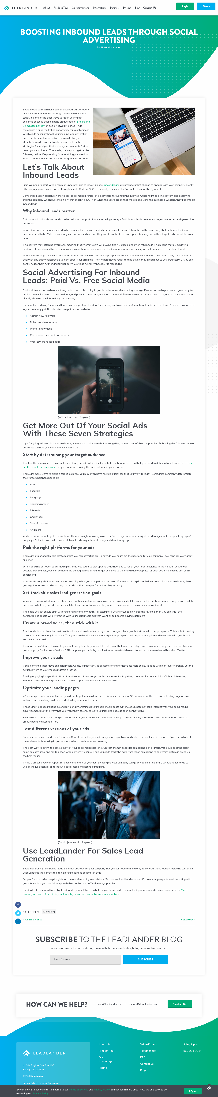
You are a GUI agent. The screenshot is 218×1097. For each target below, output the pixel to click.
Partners (115, 7)
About (46, 7)
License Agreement (49, 1083)
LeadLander (37, 1076)
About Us (104, 1044)
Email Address (62, 959)
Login (185, 6)
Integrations (99, 7)
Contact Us (149, 7)
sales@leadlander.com (109, 1004)
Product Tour (61, 7)
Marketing (49, 911)
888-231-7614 (192, 1050)
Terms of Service (78, 1089)
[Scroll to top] (209, 1088)
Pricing (127, 7)
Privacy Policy (30, 1083)
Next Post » (188, 919)
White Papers (148, 1044)
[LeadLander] (20, 7)
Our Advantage (80, 7)
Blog (137, 7)
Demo (206, 6)
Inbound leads (112, 184)
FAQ (143, 1057)
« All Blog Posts (32, 919)
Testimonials (148, 1050)
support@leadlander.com (143, 1004)
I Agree (192, 1091)
